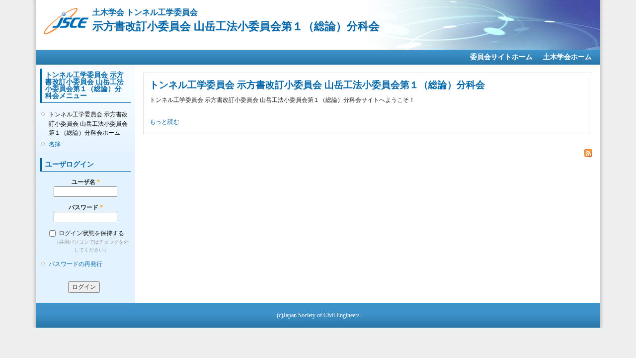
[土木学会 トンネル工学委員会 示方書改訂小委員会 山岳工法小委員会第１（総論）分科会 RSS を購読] (588, 153)
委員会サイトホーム (501, 57)
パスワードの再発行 (75, 264)
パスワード (86, 207)
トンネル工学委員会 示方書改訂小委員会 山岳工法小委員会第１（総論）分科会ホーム (88, 123)
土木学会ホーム (567, 57)
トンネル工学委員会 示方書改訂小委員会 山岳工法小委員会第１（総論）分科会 (317, 85)
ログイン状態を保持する (91, 233)
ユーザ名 (86, 182)
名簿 (55, 144)
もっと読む (164, 121)
